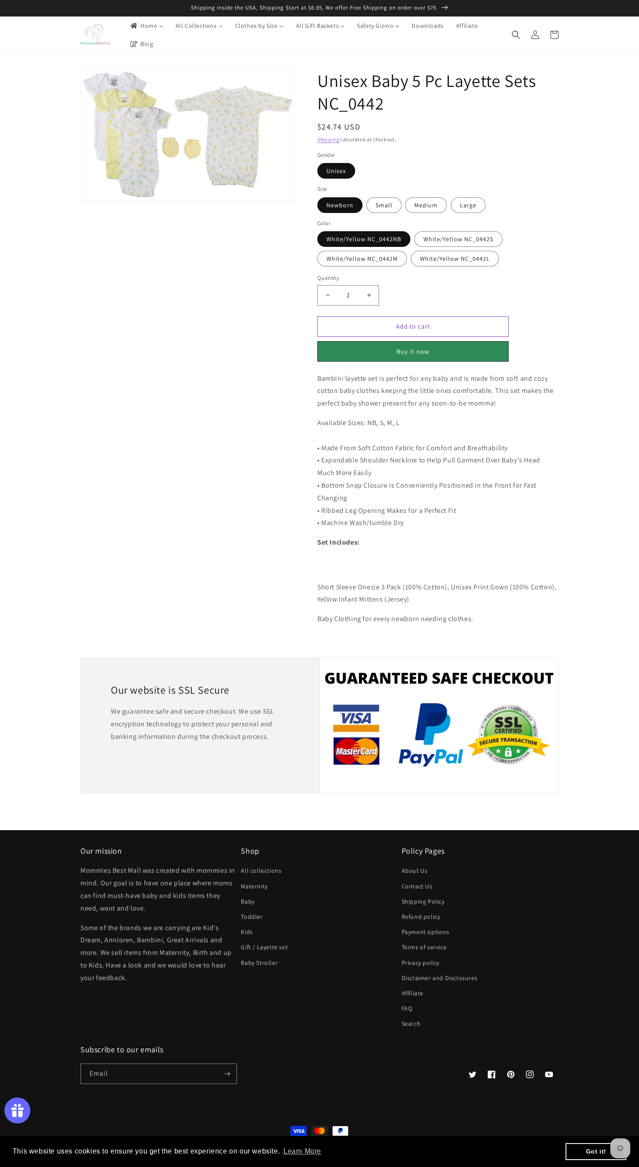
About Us (415, 870)
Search (411, 1023)
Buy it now (412, 351)
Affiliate (412, 993)
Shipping (328, 139)
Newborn (339, 205)
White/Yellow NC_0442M (362, 259)
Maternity (254, 886)
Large (468, 205)
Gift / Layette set (264, 947)
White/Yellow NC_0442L (455, 259)
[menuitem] (146, 26)
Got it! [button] (596, 1151)
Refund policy (421, 917)
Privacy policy (420, 963)
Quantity (328, 278)
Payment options (425, 932)
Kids (247, 932)
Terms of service (424, 947)
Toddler (252, 917)
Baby (247, 901)
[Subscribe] (226, 1074)
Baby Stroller (259, 963)
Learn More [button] (302, 1151)
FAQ (407, 1008)
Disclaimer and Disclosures (440, 978)
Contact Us (417, 886)
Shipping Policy (423, 901)
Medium (426, 205)
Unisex (336, 171)
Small (384, 205)
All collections (261, 870)
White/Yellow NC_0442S (458, 239)
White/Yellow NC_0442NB (363, 239)
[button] (516, 34)
